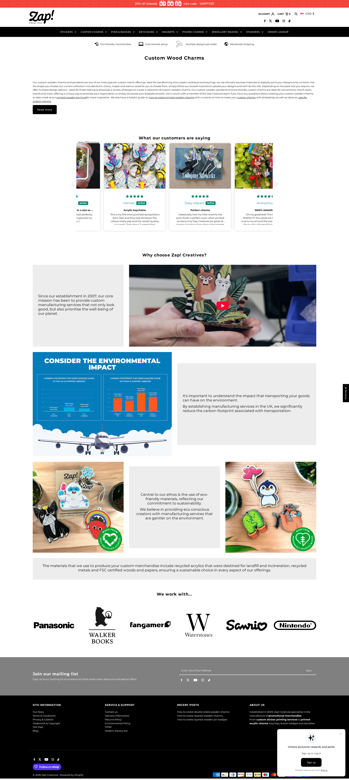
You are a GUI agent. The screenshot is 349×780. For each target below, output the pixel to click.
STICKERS (66, 32)
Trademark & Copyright (46, 723)
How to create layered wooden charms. (200, 715)
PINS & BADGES (121, 32)
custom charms (246, 97)
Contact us (111, 712)
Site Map (38, 727)
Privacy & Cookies (43, 719)
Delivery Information (117, 715)
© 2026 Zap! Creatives (46, 774)
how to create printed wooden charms (171, 97)
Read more (44, 109)
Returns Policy (113, 719)
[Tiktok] (289, 21)
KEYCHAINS (146, 32)
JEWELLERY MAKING (225, 32)
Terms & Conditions (44, 715)
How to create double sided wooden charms (203, 712)
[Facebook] (264, 21)
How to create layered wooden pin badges (202, 719)
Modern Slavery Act (116, 730)
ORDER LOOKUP (278, 32)
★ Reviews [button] (345, 393)
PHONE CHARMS (193, 32)
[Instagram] (283, 21)
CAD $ (309, 13)
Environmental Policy (118, 723)
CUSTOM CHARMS (92, 32)
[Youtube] (276, 21)
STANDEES (253, 32)
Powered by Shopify (71, 774)
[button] (73, 184)
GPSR (108, 727)
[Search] (296, 14)
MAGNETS (168, 32)
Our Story (38, 712)
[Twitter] (270, 21)
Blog (35, 730)
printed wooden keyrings (71, 97)
